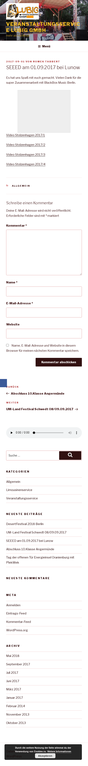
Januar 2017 (14, 698)
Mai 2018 (12, 656)
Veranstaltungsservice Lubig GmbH (43, 27)
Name (11, 282)
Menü (46, 46)
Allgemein (21, 185)
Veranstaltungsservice (22, 498)
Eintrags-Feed (16, 613)
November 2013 (17, 714)
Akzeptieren (45, 756)
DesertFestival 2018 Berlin (25, 524)
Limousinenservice (19, 490)
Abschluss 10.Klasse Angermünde (30, 549)
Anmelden (13, 605)
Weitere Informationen (59, 751)
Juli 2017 (12, 673)
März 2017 (13, 689)
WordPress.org (17, 630)
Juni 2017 (12, 681)
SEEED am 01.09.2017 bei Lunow (29, 541)
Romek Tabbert (46, 61)
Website (13, 324)
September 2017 (18, 664)
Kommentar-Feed (18, 622)
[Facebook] (3, 383)
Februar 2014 (15, 706)
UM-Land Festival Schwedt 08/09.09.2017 (36, 532)
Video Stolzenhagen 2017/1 (25, 135)
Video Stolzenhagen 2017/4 (25, 164)
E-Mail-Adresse (19, 303)
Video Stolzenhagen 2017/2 (25, 145)
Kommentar (16, 225)
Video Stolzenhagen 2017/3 (25, 154)
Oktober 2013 (16, 723)
